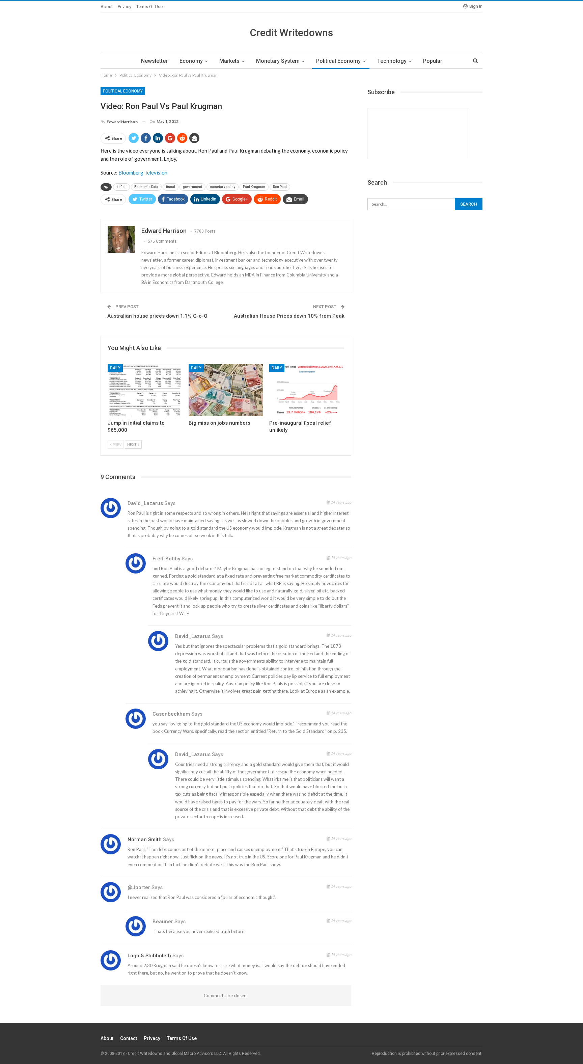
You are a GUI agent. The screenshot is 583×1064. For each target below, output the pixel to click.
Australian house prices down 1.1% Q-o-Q (157, 316)
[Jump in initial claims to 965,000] (145, 390)
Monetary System (278, 61)
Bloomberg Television (142, 172)
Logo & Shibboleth (149, 956)
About (107, 6)
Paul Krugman (254, 187)
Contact (128, 1038)
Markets (229, 61)
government (192, 187)
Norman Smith (145, 839)
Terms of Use (149, 6)
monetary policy (222, 187)
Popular (432, 61)
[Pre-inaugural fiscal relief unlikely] (306, 390)
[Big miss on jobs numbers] (226, 390)
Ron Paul (280, 187)
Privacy (124, 6)
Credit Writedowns (291, 32)
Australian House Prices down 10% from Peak (289, 316)
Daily (115, 368)
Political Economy (338, 61)
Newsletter (154, 61)
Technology (392, 61)
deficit (121, 187)
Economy (191, 61)
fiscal (170, 187)
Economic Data (146, 187)
